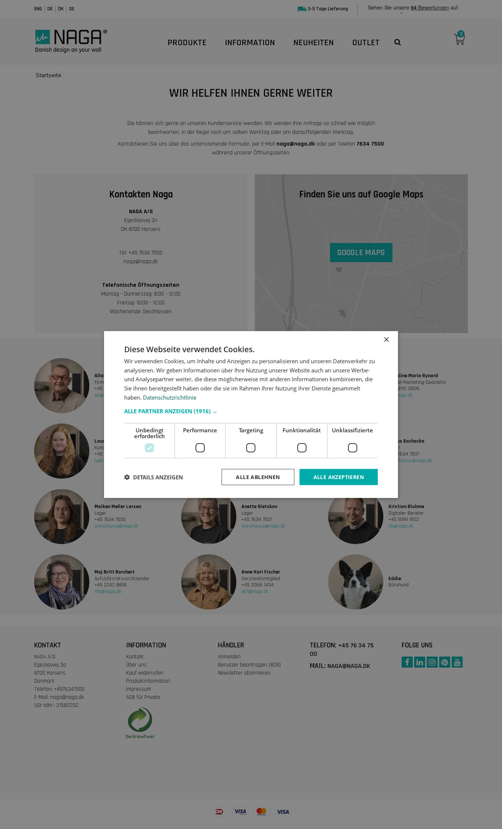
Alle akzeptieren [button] (338, 476)
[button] (251, 410)
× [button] (386, 339)
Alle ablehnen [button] (258, 476)
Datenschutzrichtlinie (169, 397)
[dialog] (251, 414)
